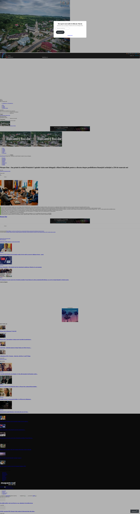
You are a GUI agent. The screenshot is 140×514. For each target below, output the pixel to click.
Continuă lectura (70, 35)
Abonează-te (59, 32)
